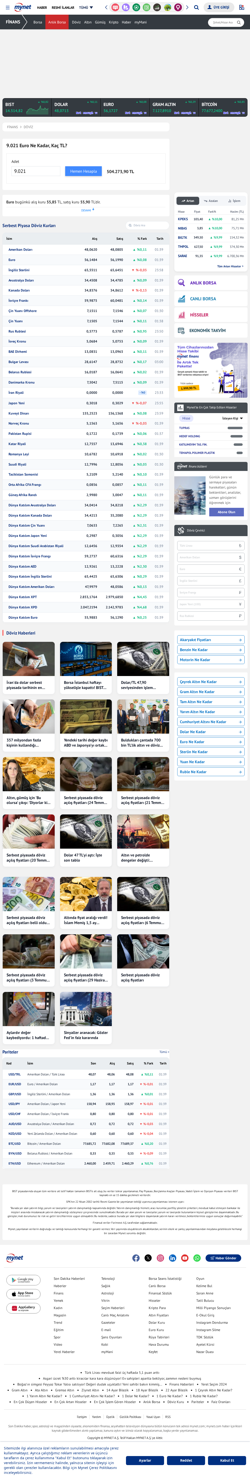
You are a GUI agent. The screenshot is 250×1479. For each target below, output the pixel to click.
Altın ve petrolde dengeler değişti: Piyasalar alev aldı (136, 858)
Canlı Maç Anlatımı (115, 1315)
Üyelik (110, 1417)
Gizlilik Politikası (130, 1417)
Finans (58, 1293)
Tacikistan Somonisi (23, 474)
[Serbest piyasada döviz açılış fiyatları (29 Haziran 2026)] (86, 951)
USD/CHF (15, 1114)
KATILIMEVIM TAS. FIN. (193, 444)
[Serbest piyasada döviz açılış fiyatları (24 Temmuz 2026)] (86, 774)
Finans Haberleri (181, 1384)
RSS (168, 1417)
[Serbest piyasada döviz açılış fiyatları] (143, 951)
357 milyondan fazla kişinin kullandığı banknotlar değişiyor (24, 743)
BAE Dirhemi (18, 352)
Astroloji (107, 1293)
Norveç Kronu (19, 423)
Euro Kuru (156, 1330)
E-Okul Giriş (205, 1315)
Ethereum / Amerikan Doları (46, 1164)
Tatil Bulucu (205, 1300)
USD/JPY (14, 1104)
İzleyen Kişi (230, 418)
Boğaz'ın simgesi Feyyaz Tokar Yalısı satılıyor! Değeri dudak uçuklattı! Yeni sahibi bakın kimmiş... (89, 1384)
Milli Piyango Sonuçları (213, 1308)
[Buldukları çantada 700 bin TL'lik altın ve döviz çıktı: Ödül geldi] (143, 716)
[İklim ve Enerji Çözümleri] (167, 7)
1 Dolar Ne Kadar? (135, 1396)
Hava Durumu (159, 1344)
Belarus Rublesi (20, 372)
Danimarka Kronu (22, 382)
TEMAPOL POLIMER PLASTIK (197, 453)
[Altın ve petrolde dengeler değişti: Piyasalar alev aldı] (143, 831)
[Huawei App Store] (23, 1308)
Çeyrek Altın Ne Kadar (198, 681)
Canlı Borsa (157, 1286)
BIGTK (182, 238)
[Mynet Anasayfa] (22, 6)
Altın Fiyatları (159, 1315)
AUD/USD (15, 1124)
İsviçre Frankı (18, 301)
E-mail (106, 1330)
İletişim (82, 1417)
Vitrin (105, 1300)
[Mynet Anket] (115, 7)
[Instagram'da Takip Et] (160, 1258)
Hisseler (154, 1300)
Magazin (60, 1315)
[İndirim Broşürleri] (126, 7)
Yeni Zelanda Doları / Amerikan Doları (52, 1134)
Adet (15, 161)
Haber (126, 22)
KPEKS (183, 219)
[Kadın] (178, 7)
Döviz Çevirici (196, 530)
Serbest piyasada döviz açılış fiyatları (140, 977)
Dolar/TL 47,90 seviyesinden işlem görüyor (137, 685)
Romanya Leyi (19, 454)
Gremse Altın (64, 1390)
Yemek (58, 1300)
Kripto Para (157, 1308)
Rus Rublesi (17, 331)
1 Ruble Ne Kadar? (204, 1396)
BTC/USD (15, 1144)
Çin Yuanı (16, 321)
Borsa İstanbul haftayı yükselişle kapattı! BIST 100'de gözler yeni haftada (83, 685)
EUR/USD (15, 1084)
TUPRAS (184, 428)
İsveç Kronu (17, 341)
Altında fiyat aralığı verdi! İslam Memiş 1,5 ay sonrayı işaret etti (85, 920)
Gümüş (100, 22)
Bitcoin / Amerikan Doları (44, 1144)
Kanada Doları (19, 290)
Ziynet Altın (90, 1390)
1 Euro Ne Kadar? (169, 1396)
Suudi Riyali (17, 464)
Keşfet (153, 1352)
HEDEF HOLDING (189, 436)
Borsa (37, 22)
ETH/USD (15, 1164)
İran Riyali (16, 393)
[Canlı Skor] (136, 7)
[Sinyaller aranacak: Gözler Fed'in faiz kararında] (86, 1009)
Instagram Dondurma (212, 1322)
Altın (88, 22)
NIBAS (182, 228)
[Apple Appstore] (23, 1294)
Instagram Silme (208, 1330)
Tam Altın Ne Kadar (196, 701)
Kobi (104, 1344)
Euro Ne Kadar (192, 741)
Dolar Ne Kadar (193, 731)
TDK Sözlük (204, 1337)
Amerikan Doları (20, 250)
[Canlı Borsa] (157, 7)
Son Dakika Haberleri (69, 1278)
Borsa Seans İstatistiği (165, 1278)
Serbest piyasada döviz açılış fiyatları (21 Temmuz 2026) (143, 800)
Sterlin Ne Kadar (194, 751)
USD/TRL (15, 1074)
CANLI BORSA (203, 299)
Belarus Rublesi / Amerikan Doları (49, 1154)
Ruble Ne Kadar (193, 771)
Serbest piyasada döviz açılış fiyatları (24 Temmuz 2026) (86, 800)
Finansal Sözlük (160, 1293)
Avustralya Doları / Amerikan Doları (50, 1124)
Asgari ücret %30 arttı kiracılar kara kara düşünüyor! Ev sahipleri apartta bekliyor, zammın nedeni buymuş (122, 1378)
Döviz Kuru (175, 1402)
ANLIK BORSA (203, 283)
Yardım (96, 1417)
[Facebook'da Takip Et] (136, 1258)
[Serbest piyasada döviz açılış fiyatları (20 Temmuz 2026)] (29, 831)
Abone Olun (226, 512)
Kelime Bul (204, 1286)
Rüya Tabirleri (159, 1337)
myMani (141, 22)
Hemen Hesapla (83, 171)
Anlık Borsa (57, 22)
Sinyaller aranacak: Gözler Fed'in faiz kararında (86, 1035)
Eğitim (58, 1330)
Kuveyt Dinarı (19, 413)
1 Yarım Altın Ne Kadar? (44, 1396)
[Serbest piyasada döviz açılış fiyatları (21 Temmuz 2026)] (143, 774)
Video (58, 1344)
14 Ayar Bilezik (117, 1390)
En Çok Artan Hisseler (70, 1402)
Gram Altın (20, 1390)
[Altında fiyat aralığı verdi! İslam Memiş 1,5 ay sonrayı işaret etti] (86, 894)
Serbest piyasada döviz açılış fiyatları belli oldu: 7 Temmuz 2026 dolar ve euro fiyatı (29, 920)
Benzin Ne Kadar (194, 649)
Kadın (58, 1308)
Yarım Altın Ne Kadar (197, 711)
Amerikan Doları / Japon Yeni (46, 1104)
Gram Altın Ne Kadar (197, 691)
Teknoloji (108, 1278)
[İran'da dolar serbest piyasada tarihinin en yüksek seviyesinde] (29, 659)
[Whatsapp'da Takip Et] (197, 1258)
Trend (58, 1322)
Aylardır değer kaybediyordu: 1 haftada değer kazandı (27, 1035)
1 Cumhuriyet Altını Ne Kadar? (92, 1396)
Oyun (200, 1278)
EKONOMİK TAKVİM (207, 330)
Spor (57, 1337)
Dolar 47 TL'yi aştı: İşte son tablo (83, 858)
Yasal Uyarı (153, 1417)
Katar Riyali (17, 444)
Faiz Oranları (220, 1402)
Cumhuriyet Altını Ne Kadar (203, 721)
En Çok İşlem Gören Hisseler (115, 1402)
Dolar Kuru (157, 1322)
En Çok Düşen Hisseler (30, 1402)
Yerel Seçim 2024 (214, 1384)
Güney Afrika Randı (23, 495)
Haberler (60, 1286)
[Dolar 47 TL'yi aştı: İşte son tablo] (86, 831)
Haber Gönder (226, 1258)
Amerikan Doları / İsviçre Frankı (48, 1114)
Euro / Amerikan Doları (42, 1084)
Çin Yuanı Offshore (23, 311)
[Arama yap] (196, 7)
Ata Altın (41, 1390)
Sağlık (105, 1286)
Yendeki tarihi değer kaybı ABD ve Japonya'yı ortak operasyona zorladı (86, 743)
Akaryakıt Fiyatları (195, 639)
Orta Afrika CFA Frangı (25, 485)
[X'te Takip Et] (148, 1258)
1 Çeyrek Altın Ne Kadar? (213, 1390)
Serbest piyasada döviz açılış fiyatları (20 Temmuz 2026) (29, 858)
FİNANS (13, 22)
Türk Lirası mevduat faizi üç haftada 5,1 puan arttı (122, 1372)
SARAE (182, 256)
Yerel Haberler (64, 1352)
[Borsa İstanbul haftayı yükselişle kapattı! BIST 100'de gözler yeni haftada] (86, 659)
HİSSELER (199, 315)
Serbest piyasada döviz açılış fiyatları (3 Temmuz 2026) (27, 977)
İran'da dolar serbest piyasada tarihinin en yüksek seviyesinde (24, 685)
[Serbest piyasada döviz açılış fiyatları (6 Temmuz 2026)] (143, 894)
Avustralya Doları (21, 280)
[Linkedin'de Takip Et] (172, 1258)
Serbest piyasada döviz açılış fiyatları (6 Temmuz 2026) (142, 920)
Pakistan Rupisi (20, 434)
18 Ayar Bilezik (147, 1390)
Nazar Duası (205, 1352)
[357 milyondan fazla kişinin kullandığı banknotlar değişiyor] (29, 716)
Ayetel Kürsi (205, 1344)
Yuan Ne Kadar (192, 761)
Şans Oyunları (111, 1337)
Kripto (113, 22)
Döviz (76, 22)
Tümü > (164, 1052)
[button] (8, 8)
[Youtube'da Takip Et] (184, 1258)
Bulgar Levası (19, 362)
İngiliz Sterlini (19, 270)
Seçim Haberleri (113, 1308)
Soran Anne (204, 1293)
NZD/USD (15, 1134)
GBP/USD (15, 1094)
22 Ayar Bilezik (177, 1390)
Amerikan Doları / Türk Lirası (46, 1074)
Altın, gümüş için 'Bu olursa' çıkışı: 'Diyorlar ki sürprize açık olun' (27, 800)
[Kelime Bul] (146, 7)
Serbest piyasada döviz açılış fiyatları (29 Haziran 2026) (85, 977)
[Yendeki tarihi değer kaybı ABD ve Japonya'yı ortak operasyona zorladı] (86, 716)
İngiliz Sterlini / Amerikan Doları (48, 1094)
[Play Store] (23, 1280)
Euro (12, 260)
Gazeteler (108, 1322)
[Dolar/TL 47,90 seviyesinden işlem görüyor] (143, 659)
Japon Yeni (17, 403)
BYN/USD (15, 1154)
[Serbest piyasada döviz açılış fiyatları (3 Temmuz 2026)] (29, 951)
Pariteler (10, 1052)
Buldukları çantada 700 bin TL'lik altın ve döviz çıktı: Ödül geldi (141, 743)
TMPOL (183, 247)
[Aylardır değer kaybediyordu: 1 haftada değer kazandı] (29, 1009)
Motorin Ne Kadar (195, 659)
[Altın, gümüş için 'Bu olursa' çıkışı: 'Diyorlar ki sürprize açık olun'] (29, 774)
